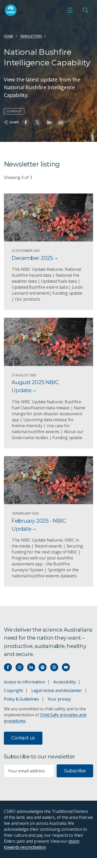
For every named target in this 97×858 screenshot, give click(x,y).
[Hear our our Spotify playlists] (43, 667)
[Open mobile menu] (69, 10)
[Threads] (54, 667)
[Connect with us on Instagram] (20, 667)
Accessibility (64, 682)
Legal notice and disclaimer (56, 690)
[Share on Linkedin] (49, 122)
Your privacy (59, 699)
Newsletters (31, 36)
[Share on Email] (60, 122)
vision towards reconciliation (41, 844)
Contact (14, 111)
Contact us (23, 738)
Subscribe (75, 771)
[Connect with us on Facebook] (8, 667)
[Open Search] (85, 10)
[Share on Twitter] (37, 122)
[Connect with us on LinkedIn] (31, 667)
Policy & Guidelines (21, 699)
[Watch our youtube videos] (66, 667)
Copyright (13, 690)
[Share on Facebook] (26, 122)
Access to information (24, 682)
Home (8, 36)
